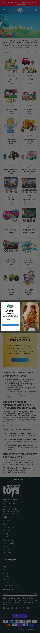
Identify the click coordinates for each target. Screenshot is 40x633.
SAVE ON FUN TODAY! (10, 325)
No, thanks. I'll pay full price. (10, 328)
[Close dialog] (38, 303)
